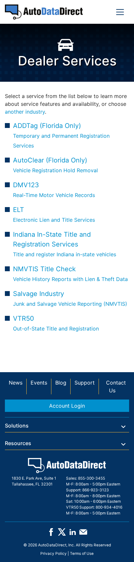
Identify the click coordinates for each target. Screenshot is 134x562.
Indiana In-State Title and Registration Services (64, 244)
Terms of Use (82, 553)
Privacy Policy (53, 553)
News (15, 382)
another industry (25, 111)
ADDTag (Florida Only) (61, 135)
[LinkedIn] (72, 534)
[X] (62, 534)
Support (84, 382)
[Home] (44, 12)
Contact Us (116, 386)
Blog (60, 382)
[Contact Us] (83, 534)
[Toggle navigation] (120, 12)
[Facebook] (51, 534)
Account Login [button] (67, 405)
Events (39, 382)
